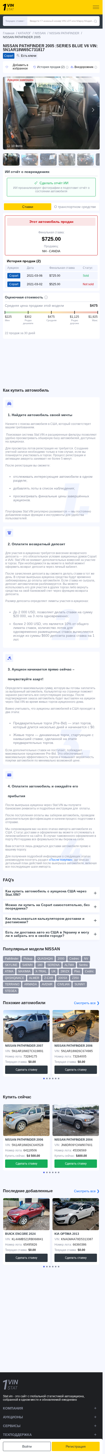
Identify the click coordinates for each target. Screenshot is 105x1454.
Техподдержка (17, 1435)
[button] (15, 21)
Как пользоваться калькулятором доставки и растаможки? (44, 920)
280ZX (65, 971)
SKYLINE (11, 965)
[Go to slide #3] (48, 159)
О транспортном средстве (75, 207)
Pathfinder (12, 958)
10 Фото (16, 146)
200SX (62, 978)
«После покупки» (61, 860)
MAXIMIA (24, 971)
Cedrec (74, 958)
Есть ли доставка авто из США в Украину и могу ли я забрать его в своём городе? (47, 934)
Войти (27, 1446)
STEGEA (11, 991)
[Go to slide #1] (11, 159)
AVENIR (47, 984)
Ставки (27, 207)
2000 (61, 958)
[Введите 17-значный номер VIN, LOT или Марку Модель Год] (95, 21)
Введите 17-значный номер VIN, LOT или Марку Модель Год (62, 21)
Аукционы (13, 1417)
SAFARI (27, 965)
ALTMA (69, 965)
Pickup (27, 958)
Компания (13, 1408)
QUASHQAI (45, 958)
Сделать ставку (26, 1069)
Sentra (83, 965)
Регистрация (76, 1446)
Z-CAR (48, 978)
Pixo (77, 971)
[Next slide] (92, 109)
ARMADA (30, 984)
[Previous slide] (9, 109)
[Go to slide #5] (85, 159)
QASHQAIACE (14, 978)
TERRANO (12, 984)
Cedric (89, 971)
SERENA (53, 965)
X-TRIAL (41, 971)
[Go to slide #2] (29, 159)
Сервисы (12, 1426)
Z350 (75, 978)
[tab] (44, 1078)
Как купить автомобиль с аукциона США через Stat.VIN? (45, 893)
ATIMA (9, 971)
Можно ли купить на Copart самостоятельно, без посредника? (47, 906)
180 (39, 965)
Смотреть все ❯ (87, 1003)
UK (54, 971)
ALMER (34, 978)
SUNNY (79, 984)
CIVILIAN (63, 984)
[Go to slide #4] (67, 159)
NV (86, 958)
